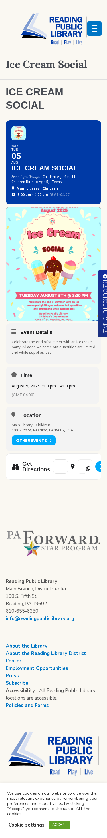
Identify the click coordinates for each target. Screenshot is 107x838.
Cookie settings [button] (27, 825)
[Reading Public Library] (53, 28)
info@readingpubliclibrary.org (40, 618)
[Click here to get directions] (101, 466)
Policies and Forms (27, 705)
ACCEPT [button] (59, 824)
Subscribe (17, 683)
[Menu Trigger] (94, 28)
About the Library (26, 646)
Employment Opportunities (37, 668)
